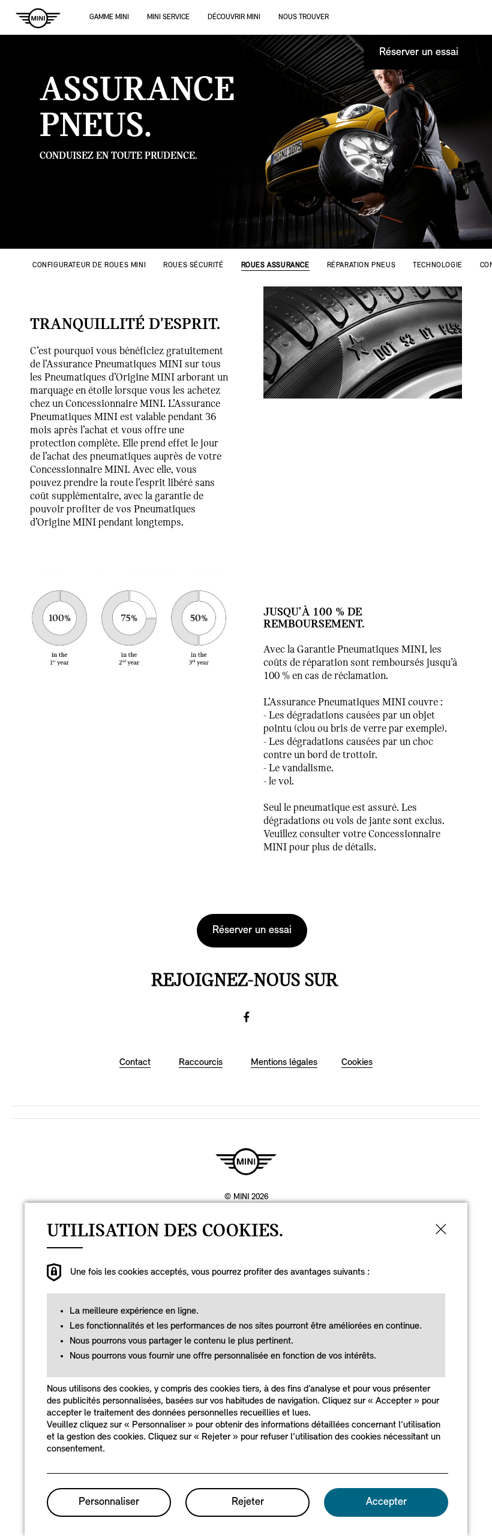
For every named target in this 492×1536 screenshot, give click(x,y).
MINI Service (168, 17)
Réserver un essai (418, 52)
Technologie (438, 265)
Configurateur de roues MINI (89, 265)
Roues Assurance (275, 265)
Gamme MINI (109, 17)
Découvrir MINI (234, 17)
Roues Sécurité (193, 265)
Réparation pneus (361, 265)
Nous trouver (303, 17)
